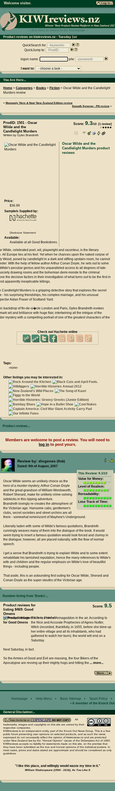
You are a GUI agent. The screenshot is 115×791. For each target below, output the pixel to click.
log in (44, 444)
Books (41, 88)
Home (7, 88)
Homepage (19, 699)
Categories (24, 88)
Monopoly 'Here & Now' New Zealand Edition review (39, 102)
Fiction (54, 88)
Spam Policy (98, 699)
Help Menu (44, 699)
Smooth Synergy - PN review (90, 106)
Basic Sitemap (70, 699)
